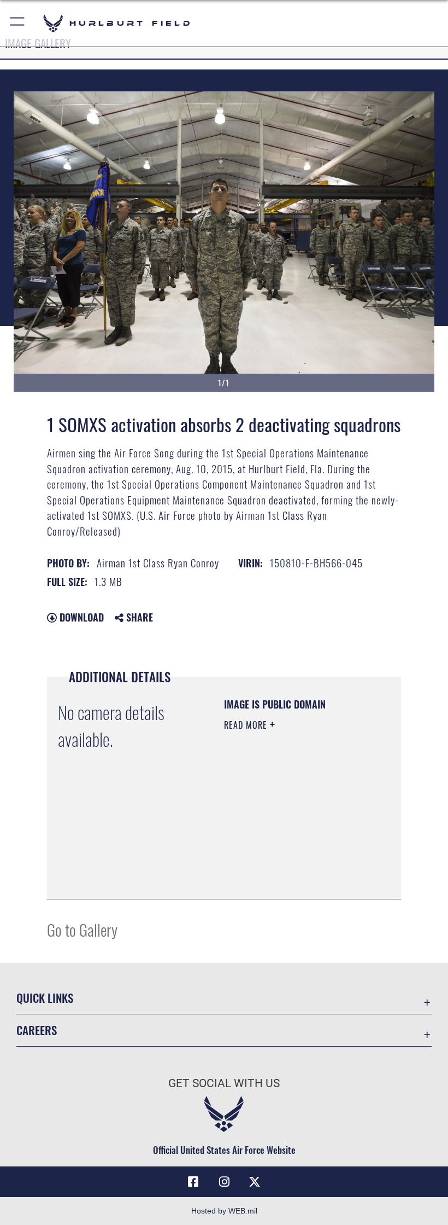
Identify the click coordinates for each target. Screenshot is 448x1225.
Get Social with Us (224, 1083)
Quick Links (44, 997)
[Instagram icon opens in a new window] (224, 1182)
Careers (36, 1029)
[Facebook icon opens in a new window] (193, 1182)
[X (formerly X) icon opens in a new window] (254, 1182)
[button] (18, 23)
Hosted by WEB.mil (224, 1210)
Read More (247, 724)
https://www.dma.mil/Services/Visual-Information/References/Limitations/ (290, 863)
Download (80, 617)
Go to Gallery (82, 929)
